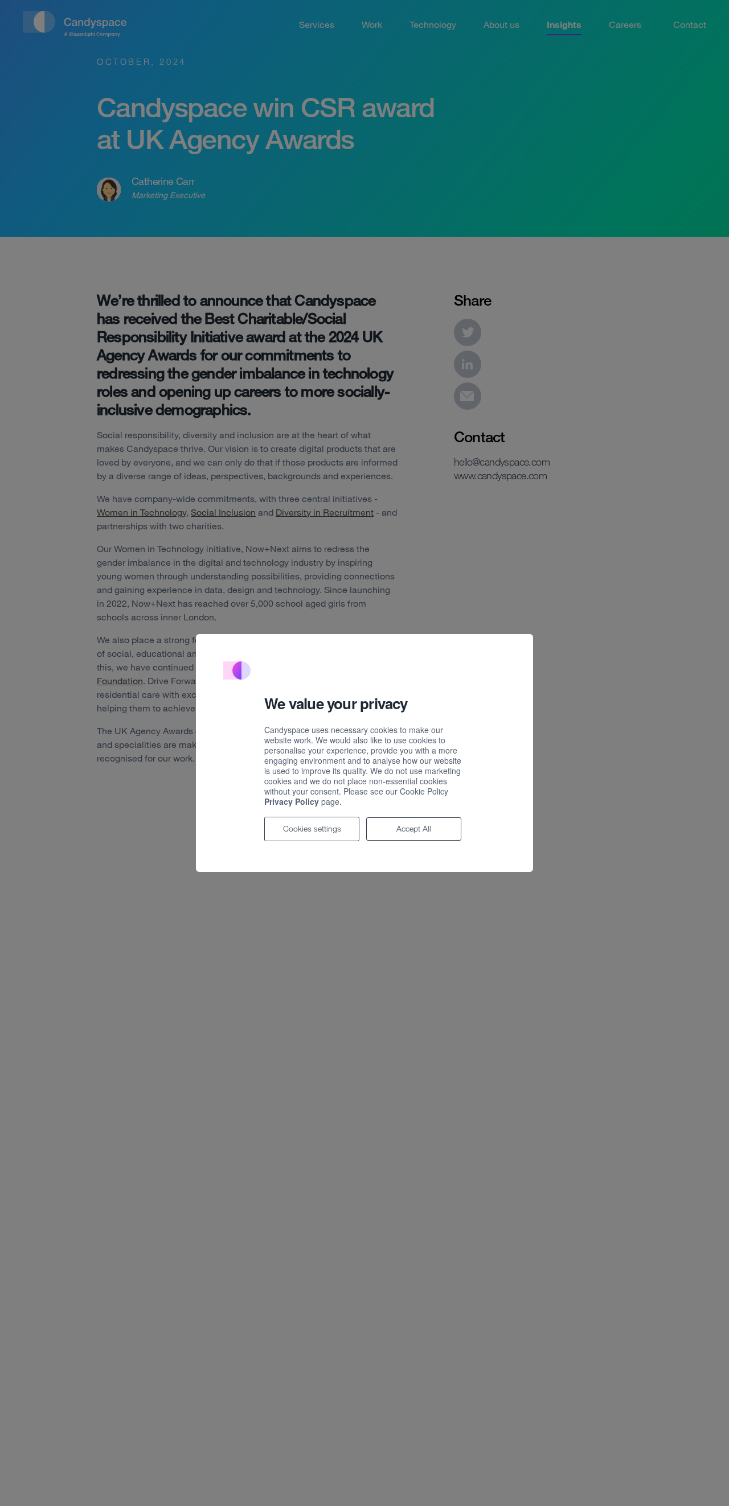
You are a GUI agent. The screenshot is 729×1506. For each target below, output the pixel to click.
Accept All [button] (413, 828)
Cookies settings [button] (312, 828)
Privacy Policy (291, 801)
